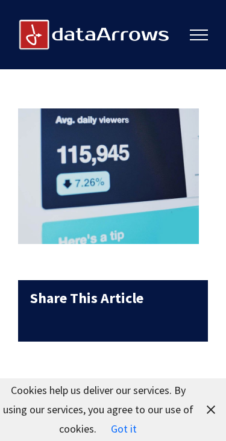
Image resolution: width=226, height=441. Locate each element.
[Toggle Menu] (199, 35)
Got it (124, 429)
